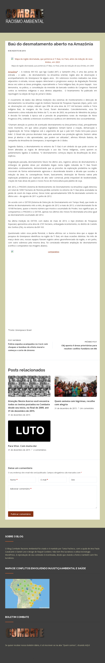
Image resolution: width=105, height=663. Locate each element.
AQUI (87, 645)
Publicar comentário (21, 514)
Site (73, 479)
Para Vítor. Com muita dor (22, 445)
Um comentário (87, 408)
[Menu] (98, 16)
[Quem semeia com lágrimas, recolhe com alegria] (76, 386)
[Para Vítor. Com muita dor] (29, 431)
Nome (14, 479)
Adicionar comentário (20, 488)
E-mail (44, 479)
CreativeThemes (53, 658)
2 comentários (39, 450)
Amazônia (12, 71)
